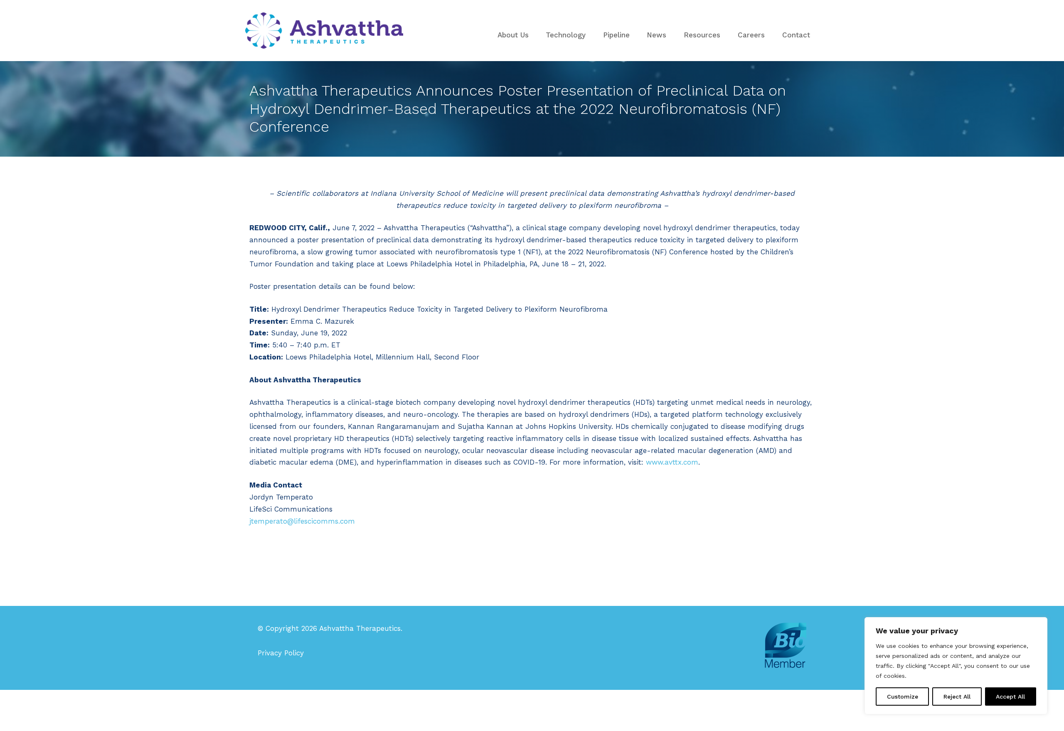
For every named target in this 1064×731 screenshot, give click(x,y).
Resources (702, 35)
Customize (902, 696)
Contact (796, 35)
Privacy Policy (281, 653)
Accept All (1010, 696)
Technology (566, 35)
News (656, 35)
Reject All (956, 696)
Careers (751, 35)
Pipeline (616, 35)
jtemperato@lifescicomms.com (302, 521)
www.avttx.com (672, 462)
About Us (513, 35)
